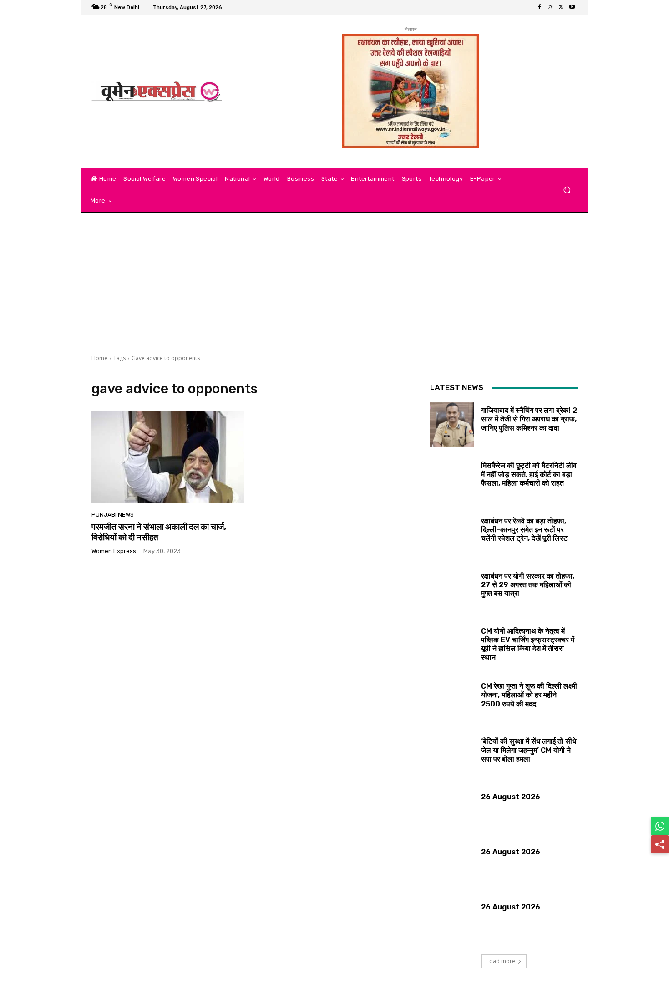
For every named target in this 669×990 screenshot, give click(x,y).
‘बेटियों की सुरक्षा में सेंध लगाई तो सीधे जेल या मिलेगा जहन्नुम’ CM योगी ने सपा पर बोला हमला (528, 750)
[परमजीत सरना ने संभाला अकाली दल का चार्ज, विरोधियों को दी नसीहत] (167, 457)
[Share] (660, 844)
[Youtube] (572, 7)
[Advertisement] (334, 286)
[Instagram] (550, 7)
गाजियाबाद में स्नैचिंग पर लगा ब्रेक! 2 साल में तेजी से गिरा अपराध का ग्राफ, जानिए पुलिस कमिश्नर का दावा (529, 419)
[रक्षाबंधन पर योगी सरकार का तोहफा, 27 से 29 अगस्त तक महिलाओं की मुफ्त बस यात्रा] (452, 590)
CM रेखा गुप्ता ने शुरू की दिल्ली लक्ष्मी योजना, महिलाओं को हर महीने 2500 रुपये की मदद (529, 695)
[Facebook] (539, 7)
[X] (561, 7)
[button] (567, 190)
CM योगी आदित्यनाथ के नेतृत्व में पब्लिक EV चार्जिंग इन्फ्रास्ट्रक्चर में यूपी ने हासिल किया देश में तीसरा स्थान (527, 644)
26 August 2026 (510, 796)
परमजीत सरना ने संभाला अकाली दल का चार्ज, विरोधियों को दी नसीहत (158, 532)
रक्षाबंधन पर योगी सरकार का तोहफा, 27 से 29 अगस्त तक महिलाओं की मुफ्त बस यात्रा (527, 585)
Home (99, 358)
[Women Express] (156, 91)
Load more (501, 961)
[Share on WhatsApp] (660, 826)
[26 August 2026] (452, 811)
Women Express (113, 551)
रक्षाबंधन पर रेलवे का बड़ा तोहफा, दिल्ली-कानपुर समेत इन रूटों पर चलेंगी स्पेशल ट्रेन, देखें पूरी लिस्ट (524, 530)
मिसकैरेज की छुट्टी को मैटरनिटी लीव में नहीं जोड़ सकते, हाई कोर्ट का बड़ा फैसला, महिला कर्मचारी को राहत (529, 474)
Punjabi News (112, 515)
